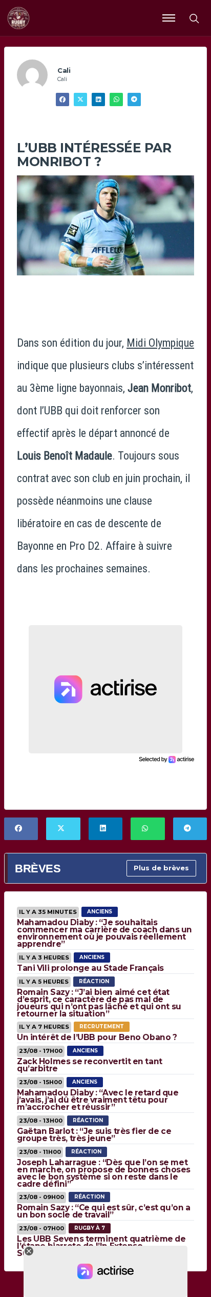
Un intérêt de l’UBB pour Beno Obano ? (97, 1037)
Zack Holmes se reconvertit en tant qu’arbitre (89, 1064)
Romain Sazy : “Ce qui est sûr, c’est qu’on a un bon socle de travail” (104, 1211)
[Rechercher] (193, 18)
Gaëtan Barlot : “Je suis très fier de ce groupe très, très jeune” (94, 1134)
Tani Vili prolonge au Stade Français (90, 968)
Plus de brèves (161, 868)
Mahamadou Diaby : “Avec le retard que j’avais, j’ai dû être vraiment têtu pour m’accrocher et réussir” (97, 1100)
